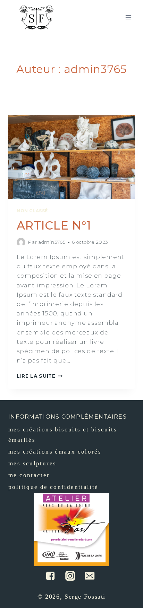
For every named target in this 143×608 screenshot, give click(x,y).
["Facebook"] (50, 575)
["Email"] (89, 575)
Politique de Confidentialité (53, 487)
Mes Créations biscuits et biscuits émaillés (62, 435)
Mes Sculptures (32, 463)
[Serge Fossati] (36, 17)
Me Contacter (29, 475)
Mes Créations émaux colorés (54, 451)
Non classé (32, 210)
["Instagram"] (70, 575)
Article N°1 (54, 225)
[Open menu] (128, 17)
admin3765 (52, 242)
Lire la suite (36, 376)
